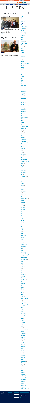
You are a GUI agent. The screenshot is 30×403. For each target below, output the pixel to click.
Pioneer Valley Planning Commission (24, 298)
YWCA (21, 386)
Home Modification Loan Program (22, 4)
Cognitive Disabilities (23, 96)
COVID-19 (22, 118)
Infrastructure (22, 214)
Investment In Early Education (23, 217)
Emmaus (22, 156)
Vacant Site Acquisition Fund (23, 361)
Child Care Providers (23, 83)
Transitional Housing (23, 355)
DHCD (21, 131)
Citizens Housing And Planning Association (25, 91)
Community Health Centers (23, 111)
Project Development (23, 303)
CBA (21, 71)
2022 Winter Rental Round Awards (24, 26)
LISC (21, 240)
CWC (21, 18)
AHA (21, 45)
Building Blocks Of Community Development (25, 63)
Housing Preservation (23, 20)
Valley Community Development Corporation (25, 362)
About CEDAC (8, 4)
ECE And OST (22, 146)
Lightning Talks (22, 237)
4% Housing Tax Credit (23, 28)
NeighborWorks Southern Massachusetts (24, 277)
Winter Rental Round (23, 373)
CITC (21, 89)
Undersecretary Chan (23, 357)
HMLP (21, 196)
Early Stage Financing (23, 144)
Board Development (23, 57)
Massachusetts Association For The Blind (24, 253)
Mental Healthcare (22, 266)
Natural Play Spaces (23, 276)
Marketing (22, 250)
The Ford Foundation (23, 346)
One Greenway (22, 290)
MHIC (21, 268)
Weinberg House (22, 372)
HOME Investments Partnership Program (24, 198)
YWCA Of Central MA (23, 387)
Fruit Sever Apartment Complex (24, 177)
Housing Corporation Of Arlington (24, 206)
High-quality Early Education (23, 194)
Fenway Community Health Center (24, 176)
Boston (21, 59)
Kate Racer (22, 228)
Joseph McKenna (22, 225)
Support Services (22, 339)
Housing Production (23, 209)
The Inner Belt (22, 348)
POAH (21, 299)
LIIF (21, 238)
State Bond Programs (23, 335)
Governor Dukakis (22, 185)
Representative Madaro (23, 313)
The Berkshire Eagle (22, 344)
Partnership (22, 294)
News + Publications (13, 4)
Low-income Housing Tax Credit (24, 244)
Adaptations (22, 37)
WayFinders (22, 370)
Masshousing (22, 262)
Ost (21, 291)
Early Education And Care (23, 141)
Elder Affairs (22, 152)
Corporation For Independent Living (24, 117)
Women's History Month (23, 374)
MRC (21, 272)
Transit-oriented (22, 353)
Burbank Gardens (22, 65)
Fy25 (21, 180)
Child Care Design (22, 81)
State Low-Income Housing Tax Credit (24, 336)
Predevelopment (22, 301)
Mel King (21, 265)
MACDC (21, 248)
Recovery (22, 309)
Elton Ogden (22, 155)
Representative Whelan (23, 314)
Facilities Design (22, 168)
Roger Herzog (22, 316)
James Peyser (22, 218)
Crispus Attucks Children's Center (24, 119)
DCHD (21, 124)
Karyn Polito (22, 227)
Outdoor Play (22, 292)
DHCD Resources (22, 132)
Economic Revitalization (23, 148)
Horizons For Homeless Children (24, 204)
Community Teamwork (23, 116)
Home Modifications (23, 200)
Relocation (22, 311)
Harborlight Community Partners (24, 190)
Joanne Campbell (22, 222)
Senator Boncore (22, 323)
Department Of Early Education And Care (24, 126)
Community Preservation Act (23, 115)
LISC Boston (22, 241)
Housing (21, 19)
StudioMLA (22, 338)
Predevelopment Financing (23, 302)
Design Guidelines (22, 129)
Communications (22, 104)
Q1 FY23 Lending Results (23, 305)
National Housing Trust (23, 274)
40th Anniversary (22, 30)
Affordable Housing (22, 16)
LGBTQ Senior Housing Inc (23, 235)
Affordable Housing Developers (24, 43)
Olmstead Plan (22, 289)
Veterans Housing (22, 364)
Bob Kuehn (22, 58)
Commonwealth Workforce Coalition (24, 103)
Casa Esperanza (22, 70)
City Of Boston (22, 92)
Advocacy (22, 39)
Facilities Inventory (22, 169)
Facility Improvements (23, 170)
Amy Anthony (22, 48)
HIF (21, 193)
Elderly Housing (22, 153)
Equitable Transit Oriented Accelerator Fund (25, 161)
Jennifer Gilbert (22, 220)
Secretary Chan (22, 320)
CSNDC (21, 120)
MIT (21, 270)
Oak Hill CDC (22, 288)
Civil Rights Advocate (23, 93)
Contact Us (7, 5)
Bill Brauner (22, 55)
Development (22, 130)
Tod (21, 351)
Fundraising (22, 179)
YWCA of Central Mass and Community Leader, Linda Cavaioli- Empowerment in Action (9, 37)
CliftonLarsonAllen (22, 95)
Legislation (22, 233)
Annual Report (22, 50)
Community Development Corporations (24, 105)
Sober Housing (22, 331)
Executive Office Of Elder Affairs (24, 164)
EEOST (21, 150)
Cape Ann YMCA (22, 66)
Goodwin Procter (22, 183)
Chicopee (22, 80)
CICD (21, 87)
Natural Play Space (22, 275)
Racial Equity (22, 307)
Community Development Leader (24, 109)
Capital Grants (22, 67)
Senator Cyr (22, 324)
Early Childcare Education (23, 139)
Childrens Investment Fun (23, 85)
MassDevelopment (22, 261)
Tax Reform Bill (22, 342)
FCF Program (22, 174)
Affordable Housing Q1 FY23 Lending (24, 44)
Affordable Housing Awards (23, 42)
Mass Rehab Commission (23, 252)
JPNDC (21, 226)
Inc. (21, 213)
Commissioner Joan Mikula (23, 98)
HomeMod (22, 201)
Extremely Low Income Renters (24, 166)
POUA (21, 300)
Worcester (22, 376)
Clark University (22, 94)
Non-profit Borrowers (23, 283)
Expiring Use (22, 165)
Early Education (22, 140)
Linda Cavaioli (22, 239)
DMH (21, 135)
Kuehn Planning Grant (23, 230)
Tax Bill (21, 340)
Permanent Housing (23, 296)
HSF (21, 211)
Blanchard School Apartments (23, 56)
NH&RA (21, 281)
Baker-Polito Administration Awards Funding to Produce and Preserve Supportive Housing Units (8, 15)
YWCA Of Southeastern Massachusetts (24, 388)
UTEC (21, 360)
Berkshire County (22, 52)
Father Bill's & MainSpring (23, 172)
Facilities (22, 167)
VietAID (21, 365)
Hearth (21, 192)
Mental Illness (22, 267)
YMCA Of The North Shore (23, 385)
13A (21, 24)
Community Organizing (23, 113)
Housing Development (23, 207)
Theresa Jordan (22, 350)
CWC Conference (22, 122)
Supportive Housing (23, 21)
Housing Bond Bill (22, 205)
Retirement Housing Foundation (24, 315)
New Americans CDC (23, 278)
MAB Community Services (23, 246)
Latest (21, 231)
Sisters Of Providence (23, 328)
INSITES (21, 215)
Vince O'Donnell (22, 366)
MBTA (21, 264)
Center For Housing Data (23, 76)
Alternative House (22, 46)
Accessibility (22, 31)
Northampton (22, 285)
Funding (21, 178)
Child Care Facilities (22, 82)
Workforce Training (22, 383)
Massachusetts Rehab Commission (24, 259)
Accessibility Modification (23, 32)
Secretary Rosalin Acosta (23, 322)
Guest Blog (22, 189)
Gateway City (22, 181)
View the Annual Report (22, 0)
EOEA (21, 157)
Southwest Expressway (23, 333)
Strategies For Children (23, 337)
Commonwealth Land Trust (23, 102)
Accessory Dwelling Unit (23, 33)
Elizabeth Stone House (23, 154)
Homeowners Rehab (23, 202)
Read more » (2, 33)
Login (28, 4)
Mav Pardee (22, 263)
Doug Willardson (22, 137)
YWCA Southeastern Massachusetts (24, 389)
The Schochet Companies (23, 349)
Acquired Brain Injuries (23, 35)
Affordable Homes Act (23, 41)
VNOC (21, 368)
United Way (22, 359)
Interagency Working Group (23, 216)
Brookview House (22, 61)
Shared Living (22, 326)
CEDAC (21, 74)
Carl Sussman (22, 69)
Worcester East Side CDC (23, 381)
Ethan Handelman (22, 163)
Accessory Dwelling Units (23, 34)
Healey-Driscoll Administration (23, 191)
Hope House (22, 203)
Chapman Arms (22, 78)
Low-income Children (23, 242)
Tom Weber (22, 352)
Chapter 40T (22, 79)
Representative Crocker (23, 312)
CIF (21, 17)
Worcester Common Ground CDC (24, 379)
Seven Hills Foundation (23, 325)
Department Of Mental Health (23, 128)
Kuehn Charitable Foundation (23, 229)
